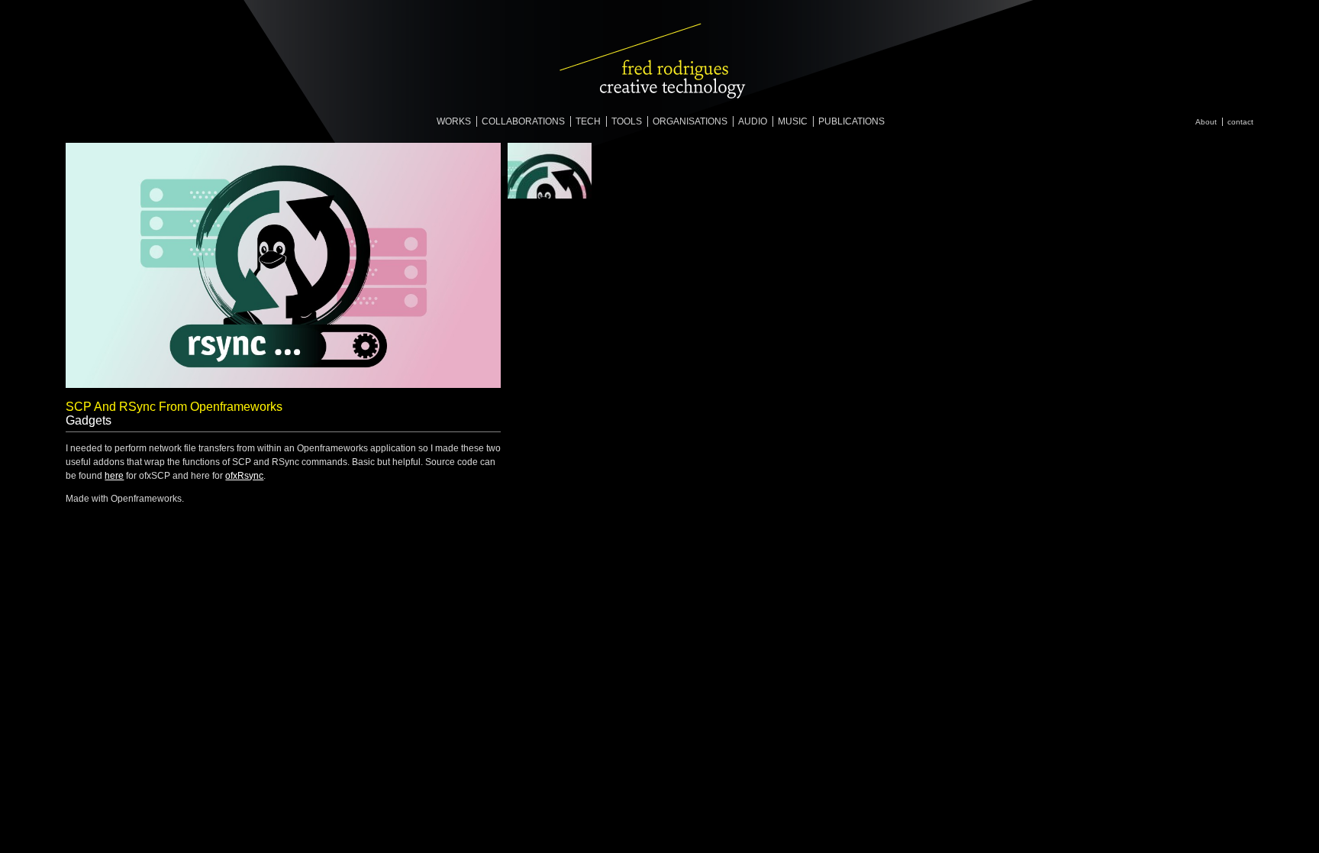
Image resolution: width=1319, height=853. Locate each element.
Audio (752, 121)
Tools (626, 121)
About (1206, 122)
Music (793, 121)
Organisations (690, 121)
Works (454, 121)
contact (1240, 122)
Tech (588, 121)
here (114, 475)
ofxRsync (244, 475)
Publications (851, 121)
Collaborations (523, 121)
